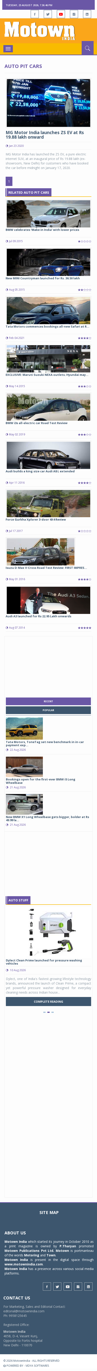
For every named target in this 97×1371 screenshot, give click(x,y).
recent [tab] (48, 701)
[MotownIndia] (48, 31)
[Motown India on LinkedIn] (87, 14)
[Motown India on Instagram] (74, 14)
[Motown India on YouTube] (61, 14)
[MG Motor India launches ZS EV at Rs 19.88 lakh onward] (48, 102)
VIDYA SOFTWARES (37, 1366)
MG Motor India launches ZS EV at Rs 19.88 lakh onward (45, 135)
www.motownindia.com (24, 1264)
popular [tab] (48, 710)
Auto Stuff (18, 900)
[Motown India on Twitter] (48, 14)
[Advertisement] (48, 665)
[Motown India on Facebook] (35, 14)
